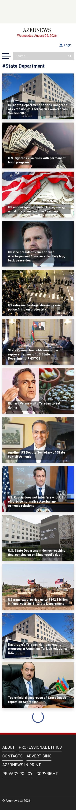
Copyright (47, 773)
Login (67, 45)
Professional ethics (40, 747)
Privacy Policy (17, 773)
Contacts (12, 756)
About (8, 747)
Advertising (39, 756)
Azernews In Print (21, 765)
